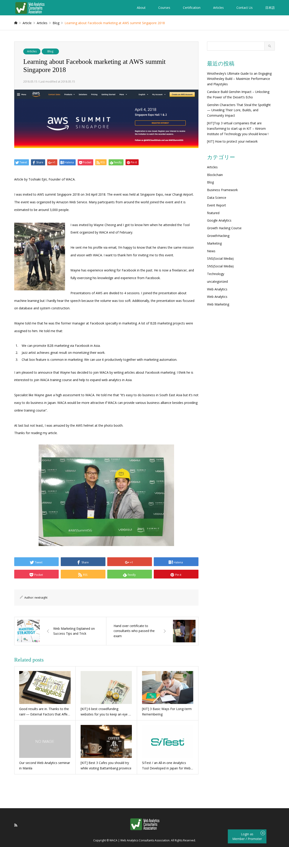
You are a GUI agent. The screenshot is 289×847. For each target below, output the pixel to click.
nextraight (41, 597)
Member (239, 839)
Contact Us (244, 7)
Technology (215, 274)
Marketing (214, 243)
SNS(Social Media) (220, 258)
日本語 (270, 7)
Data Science (216, 197)
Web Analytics (217, 289)
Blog (50, 51)
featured (213, 213)
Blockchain (215, 175)
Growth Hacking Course (224, 228)
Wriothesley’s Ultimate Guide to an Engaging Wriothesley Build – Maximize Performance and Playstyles (239, 78)
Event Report (216, 205)
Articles (218, 7)
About (141, 7)
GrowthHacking (218, 236)
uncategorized (217, 281)
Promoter (255, 839)
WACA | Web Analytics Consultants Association (140, 840)
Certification (191, 7)
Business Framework (222, 190)
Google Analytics (219, 220)
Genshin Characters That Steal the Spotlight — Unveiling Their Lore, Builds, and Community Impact (239, 110)
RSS (15, 825)
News (211, 251)
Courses (164, 7)
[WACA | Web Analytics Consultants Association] (29, 7)
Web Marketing (218, 304)
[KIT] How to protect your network (232, 141)
